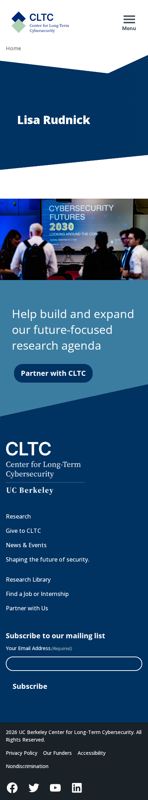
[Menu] (129, 19)
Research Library (28, 579)
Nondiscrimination (27, 766)
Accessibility (92, 752)
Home (13, 48)
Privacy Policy (21, 752)
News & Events (26, 545)
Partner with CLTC (53, 373)
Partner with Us (27, 608)
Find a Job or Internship (37, 594)
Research (18, 516)
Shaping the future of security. (47, 559)
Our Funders (57, 752)
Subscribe (30, 686)
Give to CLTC (23, 531)
